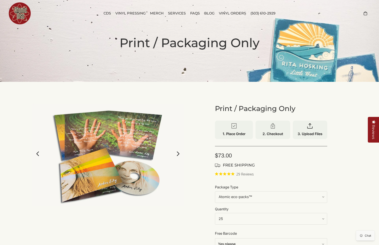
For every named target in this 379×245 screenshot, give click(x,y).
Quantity (222, 209)
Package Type (226, 187)
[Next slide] (179, 154)
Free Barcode (226, 233)
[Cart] (365, 13)
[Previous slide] (36, 154)
